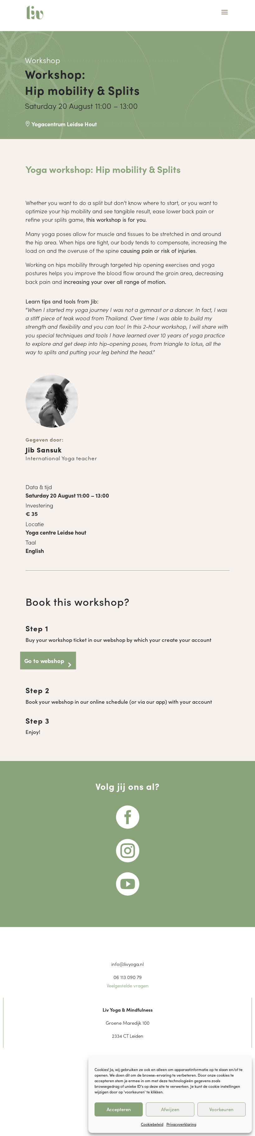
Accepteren (119, 1109)
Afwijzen (170, 1109)
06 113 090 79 (128, 977)
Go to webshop (44, 660)
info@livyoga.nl (127, 964)
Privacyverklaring (181, 1124)
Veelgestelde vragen (128, 985)
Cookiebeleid (152, 1124)
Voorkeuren (221, 1109)
